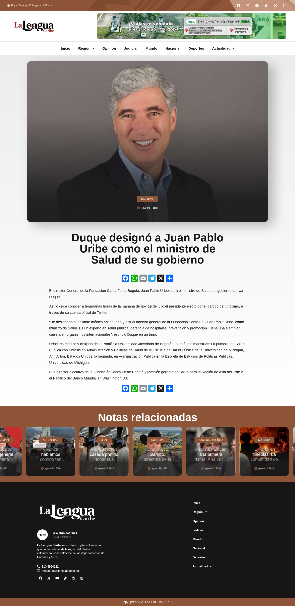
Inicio (65, 48)
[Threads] (275, 5)
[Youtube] (256, 5)
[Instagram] (284, 5)
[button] (86, 48)
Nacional (172, 48)
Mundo (151, 48)
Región (84, 48)
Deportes (196, 48)
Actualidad (221, 48)
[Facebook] (238, 5)
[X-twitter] (247, 5)
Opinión (109, 48)
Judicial (130, 48)
